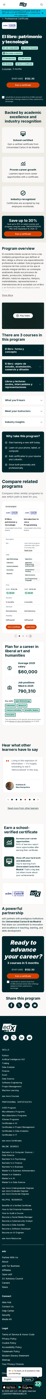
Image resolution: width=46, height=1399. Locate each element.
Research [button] (9, 573)
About (5, 1261)
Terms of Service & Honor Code (18, 1334)
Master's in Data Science (13, 1182)
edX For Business (11, 1266)
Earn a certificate (14, 627)
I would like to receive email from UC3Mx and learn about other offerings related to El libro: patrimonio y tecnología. (24, 99)
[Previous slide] (8, 799)
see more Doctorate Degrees (15, 1194)
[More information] (36, 229)
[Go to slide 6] (34, 799)
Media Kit (7, 1319)
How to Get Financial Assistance (17, 1209)
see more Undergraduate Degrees (18, 1188)
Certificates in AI (9, 1123)
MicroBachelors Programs (14, 1115)
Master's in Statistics (11, 1174)
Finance (5, 1071)
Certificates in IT (9, 1135)
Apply (28, 1379)
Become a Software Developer (16, 1228)
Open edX (7, 1274)
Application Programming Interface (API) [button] (29, 564)
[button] (6, 1038)
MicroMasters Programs (13, 1111)
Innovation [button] (10, 570)
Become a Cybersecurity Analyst (17, 1221)
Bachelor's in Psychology (14, 1159)
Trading (5, 1063)
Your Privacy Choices (13, 1364)
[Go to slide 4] (25, 799)
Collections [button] (10, 562)
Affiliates (6, 1270)
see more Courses (10, 1096)
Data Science (8, 1079)
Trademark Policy (11, 1351)
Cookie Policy (9, 1343)
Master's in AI (8, 1178)
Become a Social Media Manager (17, 1217)
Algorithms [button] (28, 559)
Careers (6, 1283)
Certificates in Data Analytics (15, 1131)
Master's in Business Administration (18, 1170)
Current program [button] (11, 506)
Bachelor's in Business (12, 1167)
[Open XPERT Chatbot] (38, 1382)
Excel (4, 1075)
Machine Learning (10, 1090)
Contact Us (7, 1306)
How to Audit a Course (12, 1213)
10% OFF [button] (11, 593)
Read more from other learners (23, 808)
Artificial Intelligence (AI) (13, 1059)
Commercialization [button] (12, 566)
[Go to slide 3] (26, 636)
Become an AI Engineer (13, 1232)
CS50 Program (9, 1108)
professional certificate (16, 18)
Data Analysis (8, 1067)
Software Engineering (12, 1082)
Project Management (11, 1086)
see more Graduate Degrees (15, 1191)
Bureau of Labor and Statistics (20, 721)
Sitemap (6, 1360)
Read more (28, 550)
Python (5, 1055)
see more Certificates (12, 1140)
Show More (7, 295)
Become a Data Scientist (13, 1225)
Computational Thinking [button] (29, 570)
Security (6, 1315)
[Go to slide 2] (23, 636)
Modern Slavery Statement (15, 1355)
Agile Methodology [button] (12, 559)
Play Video (25, 315)
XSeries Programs (10, 1119)
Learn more (23, 15)
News (5, 1287)
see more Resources (11, 1238)
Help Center (8, 1310)
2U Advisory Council (12, 1278)
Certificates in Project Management (18, 1127)
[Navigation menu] (4, 4)
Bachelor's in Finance (12, 1163)
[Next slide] (38, 799)
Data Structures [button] (30, 575)
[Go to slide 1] (19, 636)
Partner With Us (10, 1257)
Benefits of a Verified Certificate (16, 1205)
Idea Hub (6, 1302)
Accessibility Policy (12, 1347)
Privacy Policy (9, 1338)
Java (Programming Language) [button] (31, 579)
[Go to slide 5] (29, 799)
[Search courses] (41, 4)
